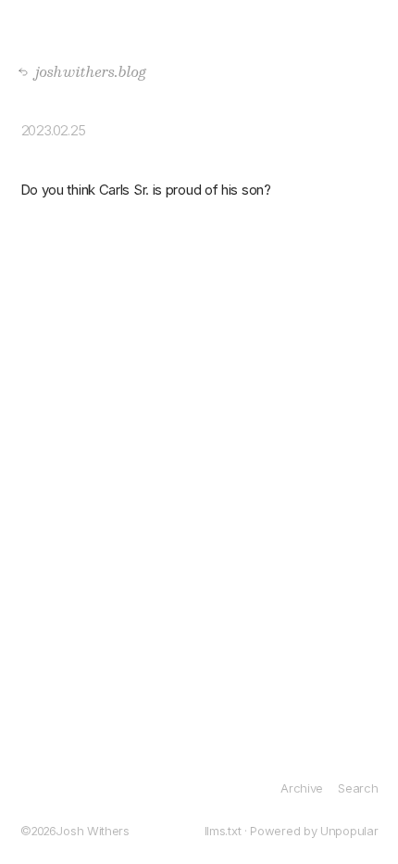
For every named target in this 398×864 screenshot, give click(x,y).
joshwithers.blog (85, 71)
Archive (301, 788)
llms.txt (223, 830)
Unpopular (349, 830)
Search (358, 788)
